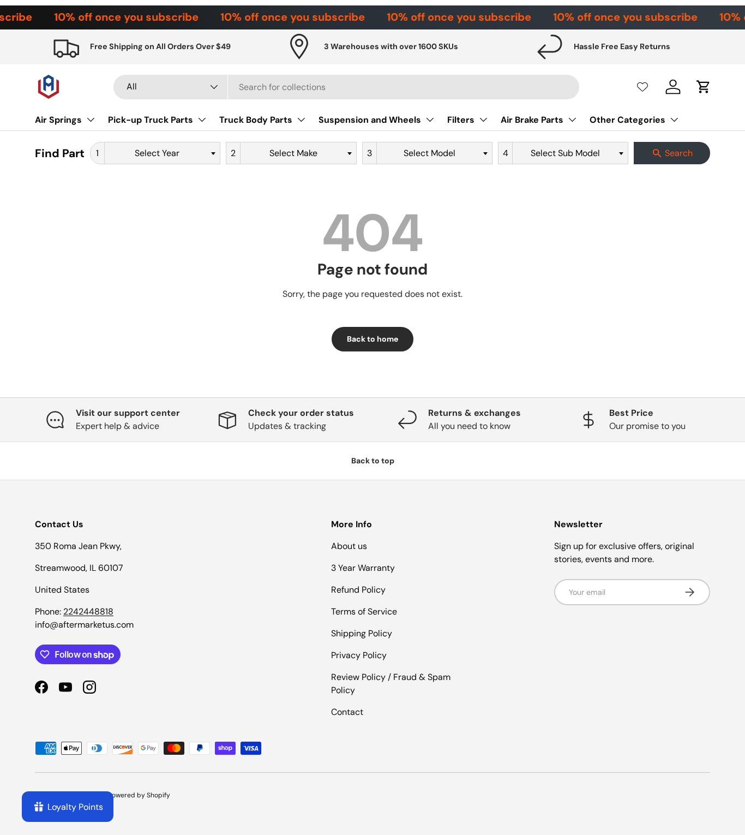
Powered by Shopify (139, 795)
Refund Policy (358, 589)
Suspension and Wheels (370, 120)
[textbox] (160, 153)
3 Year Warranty (363, 568)
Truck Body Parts (255, 120)
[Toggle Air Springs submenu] (90, 119)
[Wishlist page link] (642, 86)
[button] (704, 87)
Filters (460, 120)
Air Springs (58, 120)
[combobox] (346, 87)
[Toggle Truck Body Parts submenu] (301, 119)
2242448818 (88, 611)
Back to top (372, 461)
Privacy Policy (359, 655)
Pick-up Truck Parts (150, 120)
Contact (347, 712)
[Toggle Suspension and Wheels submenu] (429, 119)
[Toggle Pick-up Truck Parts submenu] (201, 119)
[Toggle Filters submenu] (483, 119)
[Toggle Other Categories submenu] (674, 119)
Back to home (372, 339)
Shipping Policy (361, 633)
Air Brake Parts (532, 120)
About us (349, 546)
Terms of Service (364, 611)
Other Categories (627, 120)
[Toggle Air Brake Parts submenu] (572, 119)
